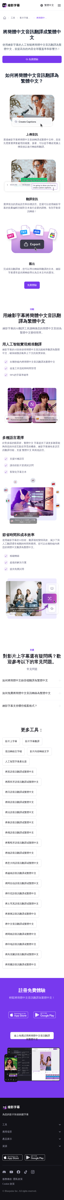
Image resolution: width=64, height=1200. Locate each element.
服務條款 (7, 1179)
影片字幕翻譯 (26, 18)
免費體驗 (33, 59)
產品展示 (7, 1139)
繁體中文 (49, 5)
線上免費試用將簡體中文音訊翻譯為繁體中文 (32, 1036)
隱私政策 (18, 1179)
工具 (13, 18)
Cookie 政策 (8, 1184)
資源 (4, 1146)
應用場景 (7, 1131)
